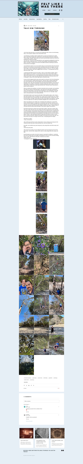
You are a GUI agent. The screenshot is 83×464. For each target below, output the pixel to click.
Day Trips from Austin (55, 19)
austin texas (34, 377)
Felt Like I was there (52, 5)
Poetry (49, 19)
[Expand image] (26, 245)
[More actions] (58, 25)
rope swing (32, 379)
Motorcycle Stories (32, 19)
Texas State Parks (39, 19)
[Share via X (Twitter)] (26, 385)
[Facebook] (59, 10)
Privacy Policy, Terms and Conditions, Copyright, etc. (29, 455)
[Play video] (41, 144)
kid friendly (45, 377)
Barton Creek (26, 379)
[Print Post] (33, 385)
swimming (55, 377)
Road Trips (45, 19)
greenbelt (50, 377)
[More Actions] (58, 406)
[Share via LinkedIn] (28, 385)
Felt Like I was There (27, 377)
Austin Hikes (25, 19)
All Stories (20, 19)
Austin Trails (40, 377)
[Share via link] (31, 385)
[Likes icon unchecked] (26, 411)
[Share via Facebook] (24, 385)
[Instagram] (61, 10)
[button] (52, 14)
